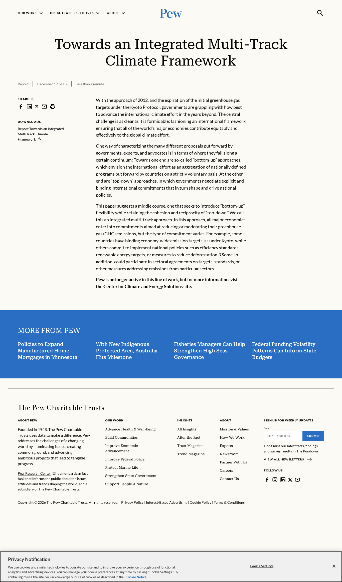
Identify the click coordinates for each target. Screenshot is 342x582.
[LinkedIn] (283, 480)
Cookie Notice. (136, 577)
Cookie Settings (261, 566)
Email (267, 428)
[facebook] (21, 106)
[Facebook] (267, 480)
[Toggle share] (308, 94)
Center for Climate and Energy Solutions (143, 286)
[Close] (333, 566)
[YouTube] (297, 480)
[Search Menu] (320, 13)
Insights (185, 420)
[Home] (61, 407)
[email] (44, 106)
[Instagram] (275, 480)
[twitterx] (37, 106)
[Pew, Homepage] (171, 13)
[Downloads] (320, 94)
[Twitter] (290, 479)
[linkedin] (29, 106)
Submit (313, 436)
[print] (53, 106)
